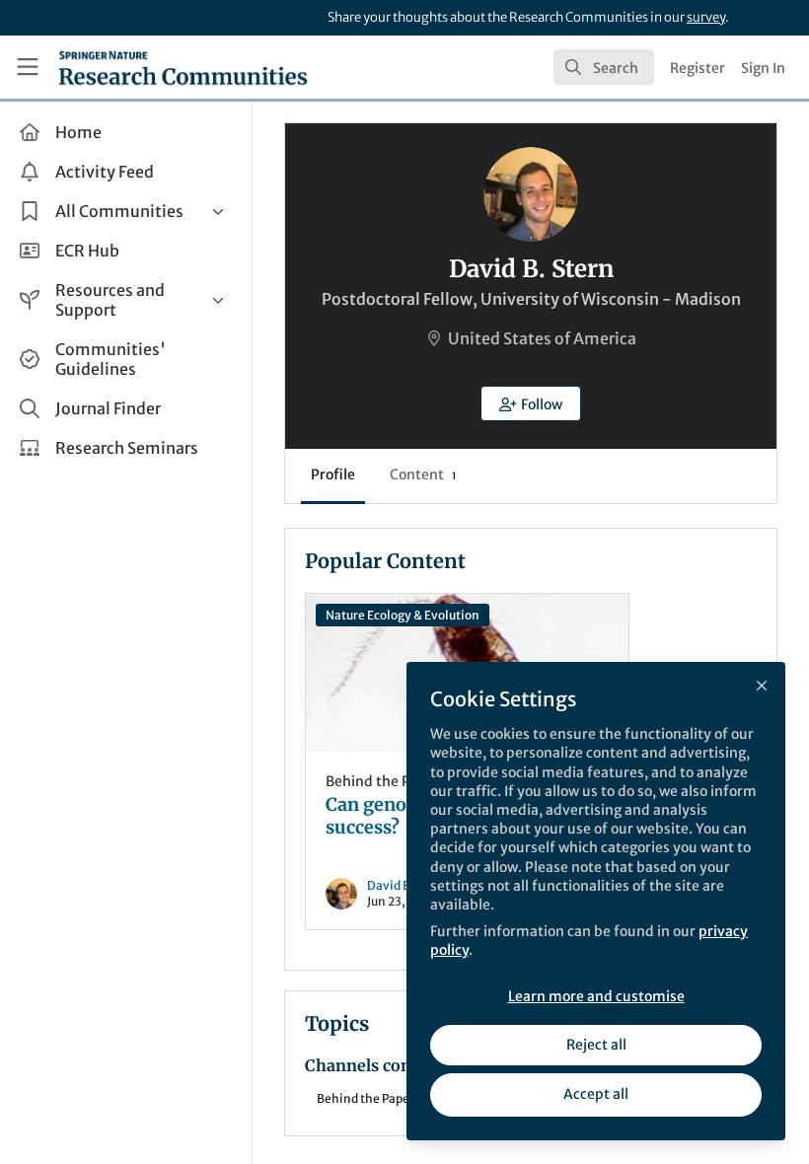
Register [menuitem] (697, 68)
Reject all (596, 1045)
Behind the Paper (383, 781)
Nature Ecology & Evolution (402, 615)
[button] (530, 403)
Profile (333, 474)
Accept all (595, 1094)
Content (423, 474)
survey (706, 17)
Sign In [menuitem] (763, 68)
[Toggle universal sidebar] (27, 67)
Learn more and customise (596, 996)
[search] (603, 67)
